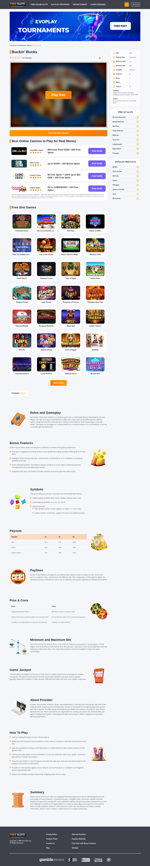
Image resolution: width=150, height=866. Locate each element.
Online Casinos (80, 4)
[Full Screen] (105, 58)
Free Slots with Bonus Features (84, 843)
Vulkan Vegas (35, 188)
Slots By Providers (60, 4)
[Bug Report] (100, 58)
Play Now (97, 151)
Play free (58, 95)
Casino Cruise (35, 175)
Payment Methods (79, 839)
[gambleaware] (52, 860)
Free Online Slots (39, 4)
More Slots (58, 382)
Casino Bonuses (98, 4)
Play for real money (58, 133)
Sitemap (75, 848)
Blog (48, 848)
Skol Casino (34, 163)
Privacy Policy (51, 834)
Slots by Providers (79, 834)
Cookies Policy (52, 839)
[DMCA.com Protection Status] (86, 860)
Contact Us (50, 843)
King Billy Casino (36, 150)
